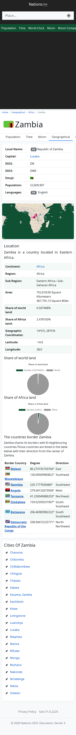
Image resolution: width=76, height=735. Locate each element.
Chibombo (17, 559)
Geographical (61, 137)
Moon (51, 28)
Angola (16, 490)
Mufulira (16, 665)
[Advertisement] (38, 71)
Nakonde (16, 672)
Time (22, 28)
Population (8, 28)
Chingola (16, 573)
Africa (40, 266)
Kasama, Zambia (21, 595)
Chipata (15, 581)
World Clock (36, 28)
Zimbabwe (18, 502)
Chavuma (16, 552)
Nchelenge (17, 679)
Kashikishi (17, 602)
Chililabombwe (20, 566)
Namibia (17, 485)
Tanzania (17, 496)
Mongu (15, 658)
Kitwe (13, 609)
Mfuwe (14, 651)
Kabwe (14, 588)
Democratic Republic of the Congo (16, 526)
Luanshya (16, 623)
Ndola (14, 686)
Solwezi (15, 693)
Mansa (14, 644)
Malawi (16, 469)
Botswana (18, 512)
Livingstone (17, 616)
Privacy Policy (27, 712)
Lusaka (34, 156)
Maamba (16, 637)
